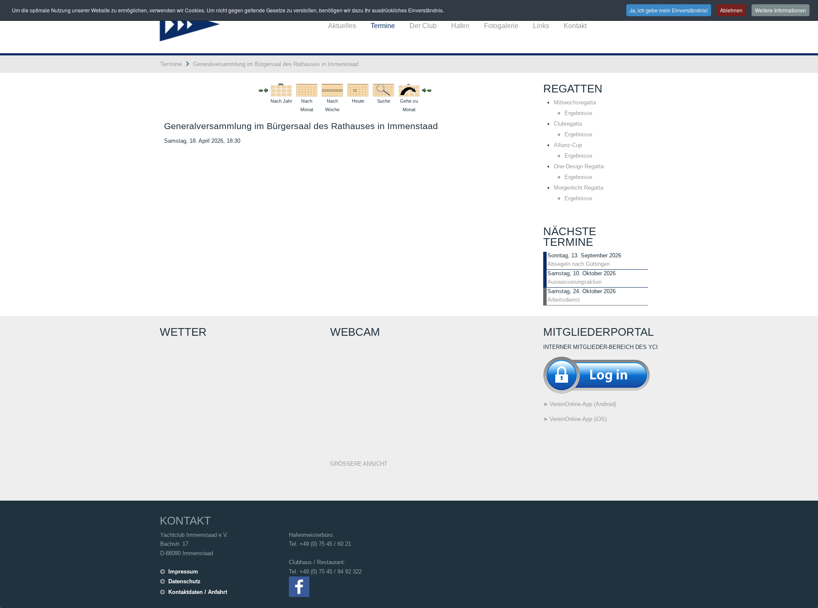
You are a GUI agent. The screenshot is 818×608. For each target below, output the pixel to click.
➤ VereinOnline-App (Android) (579, 404)
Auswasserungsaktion (574, 282)
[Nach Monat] (306, 89)
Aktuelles (342, 25)
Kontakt (575, 25)
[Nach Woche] (332, 89)
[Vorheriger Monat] (261, 90)
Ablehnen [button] (731, 10)
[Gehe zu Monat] (409, 89)
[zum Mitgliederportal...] (596, 375)
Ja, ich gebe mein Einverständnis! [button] (669, 10)
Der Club (423, 25)
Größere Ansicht (358, 464)
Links (541, 25)
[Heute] (358, 89)
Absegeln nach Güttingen (578, 264)
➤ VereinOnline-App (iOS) (575, 419)
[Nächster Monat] (429, 90)
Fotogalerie (501, 25)
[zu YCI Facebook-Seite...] (299, 586)
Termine (383, 25)
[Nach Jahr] (281, 89)
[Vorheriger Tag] (266, 90)
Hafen (460, 25)
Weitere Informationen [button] (780, 10)
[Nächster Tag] (424, 90)
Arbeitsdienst (563, 300)
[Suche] (383, 89)
